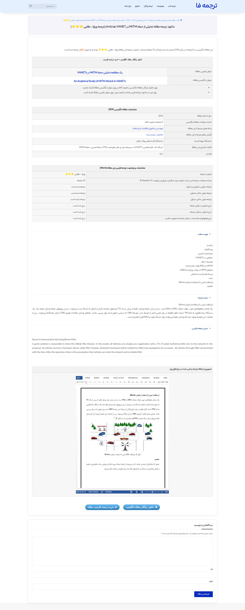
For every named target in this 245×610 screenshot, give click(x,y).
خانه (178, 20)
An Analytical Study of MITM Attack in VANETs (100, 81)
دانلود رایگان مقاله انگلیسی (140, 507)
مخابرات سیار (157, 135)
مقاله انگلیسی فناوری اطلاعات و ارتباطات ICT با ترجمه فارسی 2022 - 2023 (151, 20)
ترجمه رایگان (148, 6)
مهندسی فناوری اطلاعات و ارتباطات (147, 128)
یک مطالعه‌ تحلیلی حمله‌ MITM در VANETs (100, 73)
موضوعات (160, 6)
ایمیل (211, 581)
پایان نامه (127, 6)
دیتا (148, 135)
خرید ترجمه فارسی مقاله (101, 507)
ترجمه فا (173, 6)
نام (212, 569)
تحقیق (137, 6)
